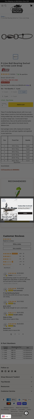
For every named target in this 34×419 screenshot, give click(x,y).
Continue (25, 213)
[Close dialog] (32, 199)
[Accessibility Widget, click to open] (26, 413)
